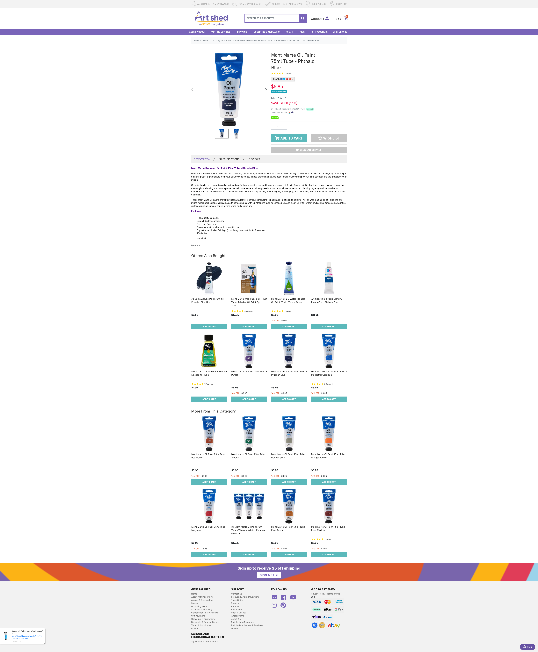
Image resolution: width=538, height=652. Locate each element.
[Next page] (266, 90)
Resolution (236, 609)
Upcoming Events (200, 606)
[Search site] (303, 18)
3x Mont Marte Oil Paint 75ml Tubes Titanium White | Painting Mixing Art (248, 530)
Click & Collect (238, 612)
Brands (194, 628)
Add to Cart (291, 138)
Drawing (242, 31)
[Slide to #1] (222, 134)
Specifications (231, 159)
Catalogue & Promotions (203, 619)
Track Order (237, 600)
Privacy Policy (318, 593)
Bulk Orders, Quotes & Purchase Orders (247, 627)
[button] (295, 73)
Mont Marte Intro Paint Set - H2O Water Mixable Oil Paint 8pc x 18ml (249, 302)
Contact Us (236, 593)
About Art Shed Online (202, 596)
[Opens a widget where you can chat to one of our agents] (527, 647)
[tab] (204, 159)
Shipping (235, 603)
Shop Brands (340, 31)
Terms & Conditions (201, 625)
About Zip (236, 619)
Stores (194, 603)
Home (194, 593)
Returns (235, 606)
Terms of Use (333, 593)
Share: (276, 79)
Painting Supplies (220, 31)
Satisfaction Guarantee (242, 622)
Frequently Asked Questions (245, 596)
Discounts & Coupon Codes (205, 622)
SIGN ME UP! (269, 575)
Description (204, 159)
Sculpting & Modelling (267, 31)
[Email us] (276, 598)
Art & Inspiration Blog (201, 609)
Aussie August (197, 31)
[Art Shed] (211, 18)
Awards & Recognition (202, 600)
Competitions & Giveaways (204, 612)
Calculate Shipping (310, 149)
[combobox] (275, 18)
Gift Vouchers (319, 31)
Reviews (254, 159)
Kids (302, 31)
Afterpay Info (237, 615)
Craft (289, 31)
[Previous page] (192, 90)
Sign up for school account (204, 641)
